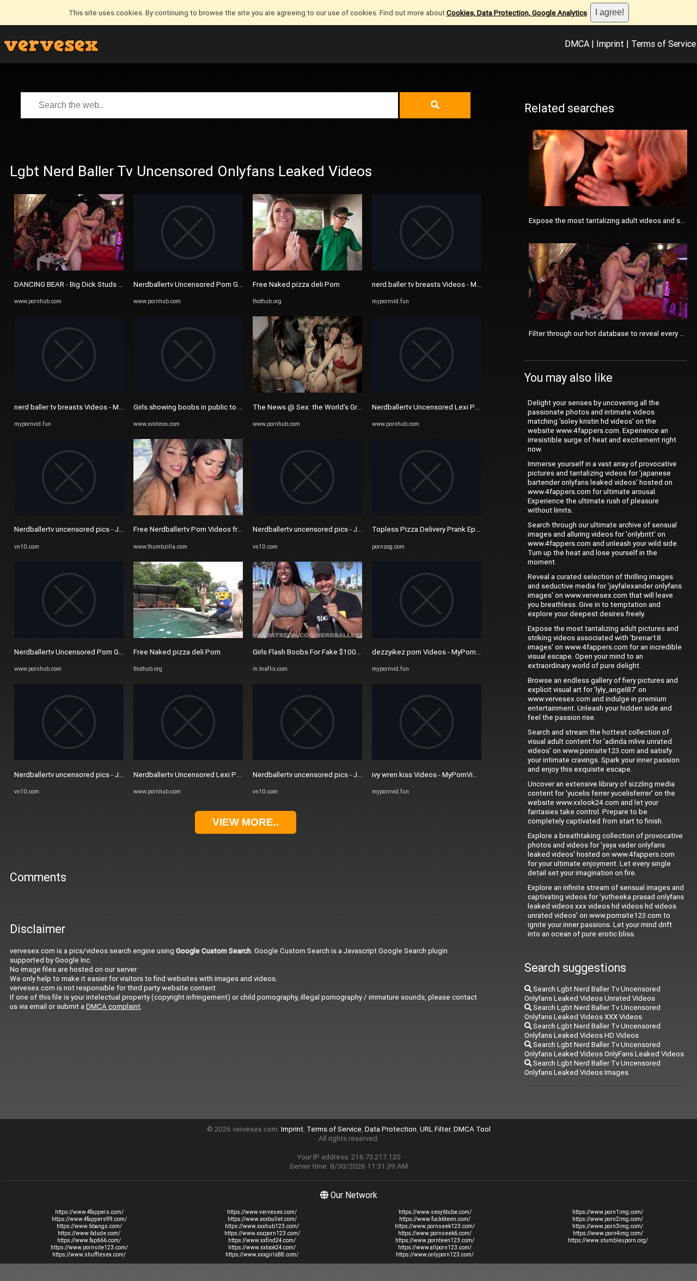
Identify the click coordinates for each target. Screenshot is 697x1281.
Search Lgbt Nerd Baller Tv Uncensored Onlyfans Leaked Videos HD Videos (592, 1030)
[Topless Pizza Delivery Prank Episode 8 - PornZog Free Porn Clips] (426, 513)
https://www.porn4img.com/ (608, 1233)
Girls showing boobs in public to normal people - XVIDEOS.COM (234, 407)
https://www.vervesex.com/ (262, 1212)
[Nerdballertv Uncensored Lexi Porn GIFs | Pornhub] (188, 757)
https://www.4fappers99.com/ (89, 1219)
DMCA (577, 43)
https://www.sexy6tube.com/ (435, 1212)
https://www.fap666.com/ (89, 1240)
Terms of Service (663, 43)
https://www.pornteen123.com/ (434, 1240)
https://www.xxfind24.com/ (262, 1240)
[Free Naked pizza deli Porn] (188, 635)
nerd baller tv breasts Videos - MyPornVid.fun (87, 407)
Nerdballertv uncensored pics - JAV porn (79, 529)
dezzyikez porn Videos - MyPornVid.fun (435, 652)
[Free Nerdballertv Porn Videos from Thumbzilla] (188, 513)
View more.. (245, 822)
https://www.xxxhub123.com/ (262, 1226)
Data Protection (391, 1129)
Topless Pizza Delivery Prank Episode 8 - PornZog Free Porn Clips (478, 529)
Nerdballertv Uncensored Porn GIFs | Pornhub (87, 652)
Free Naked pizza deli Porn (177, 652)
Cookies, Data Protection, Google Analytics (517, 12)
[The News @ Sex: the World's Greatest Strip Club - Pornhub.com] (307, 390)
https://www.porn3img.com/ (607, 1226)
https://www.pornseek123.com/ (435, 1226)
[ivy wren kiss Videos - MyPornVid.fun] (426, 757)
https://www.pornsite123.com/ (89, 1247)
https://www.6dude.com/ (89, 1233)
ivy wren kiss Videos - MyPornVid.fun (430, 774)
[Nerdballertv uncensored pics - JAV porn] (69, 513)
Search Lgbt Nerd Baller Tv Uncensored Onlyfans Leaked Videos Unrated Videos (592, 993)
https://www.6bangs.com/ (89, 1226)
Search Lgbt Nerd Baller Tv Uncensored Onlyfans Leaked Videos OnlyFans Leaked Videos (604, 1049)
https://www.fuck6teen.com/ (434, 1219)
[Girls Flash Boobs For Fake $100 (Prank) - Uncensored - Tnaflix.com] (307, 635)
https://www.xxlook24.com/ (262, 1247)
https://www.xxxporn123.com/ (262, 1233)
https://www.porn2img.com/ (607, 1219)
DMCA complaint (113, 1006)
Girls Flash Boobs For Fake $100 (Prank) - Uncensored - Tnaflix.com (361, 652)
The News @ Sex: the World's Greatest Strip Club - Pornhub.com (357, 407)
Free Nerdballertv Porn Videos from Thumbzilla (209, 529)
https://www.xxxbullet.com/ (262, 1219)
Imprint (610, 43)
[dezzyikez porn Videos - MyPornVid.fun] (426, 635)
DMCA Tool (472, 1129)
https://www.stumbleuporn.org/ (608, 1240)
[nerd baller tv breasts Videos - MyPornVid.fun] (69, 390)
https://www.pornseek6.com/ (435, 1233)
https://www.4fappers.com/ (89, 1212)
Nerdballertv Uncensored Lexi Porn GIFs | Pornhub (214, 774)
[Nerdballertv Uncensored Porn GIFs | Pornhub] (69, 635)
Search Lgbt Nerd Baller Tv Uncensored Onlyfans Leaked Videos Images (592, 1068)
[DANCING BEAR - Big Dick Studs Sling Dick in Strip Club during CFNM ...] (69, 268)
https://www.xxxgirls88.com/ (261, 1254)
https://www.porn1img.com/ (607, 1212)
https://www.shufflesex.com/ (89, 1254)
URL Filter (435, 1129)
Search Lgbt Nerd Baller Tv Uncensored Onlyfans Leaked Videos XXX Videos (592, 1012)
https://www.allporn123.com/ (435, 1247)
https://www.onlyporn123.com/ (435, 1254)
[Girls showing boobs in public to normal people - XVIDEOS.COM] (188, 390)
